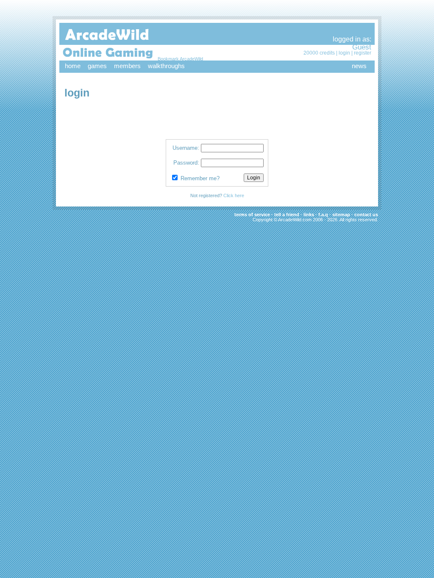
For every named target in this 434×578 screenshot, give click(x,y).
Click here (233, 195)
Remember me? (200, 178)
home (73, 65)
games (97, 65)
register (362, 53)
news (359, 65)
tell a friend (286, 214)
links (308, 214)
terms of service (252, 214)
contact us (366, 214)
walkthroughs (166, 65)
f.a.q (323, 214)
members (127, 65)
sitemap (341, 214)
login (344, 53)
